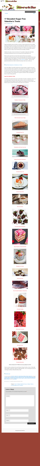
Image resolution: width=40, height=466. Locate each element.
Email (8, 415)
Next (34, 13)
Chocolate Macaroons (20, 362)
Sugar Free (30, 376)
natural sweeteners (7, 378)
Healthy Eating (21, 376)
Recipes (27, 376)
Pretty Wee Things (13, 378)
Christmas (23, 59)
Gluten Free (16, 376)
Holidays (24, 376)
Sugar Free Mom (18, 378)
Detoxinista (16, 377)
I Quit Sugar (26, 377)
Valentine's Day (29, 378)
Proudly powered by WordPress (20, 430)
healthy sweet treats (21, 377)
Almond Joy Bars (20, 206)
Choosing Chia (12, 377)
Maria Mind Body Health (31, 377)
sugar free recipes (24, 378)
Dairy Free (12, 376)
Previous (6, 13)
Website (7, 420)
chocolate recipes (7, 377)
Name (8, 410)
